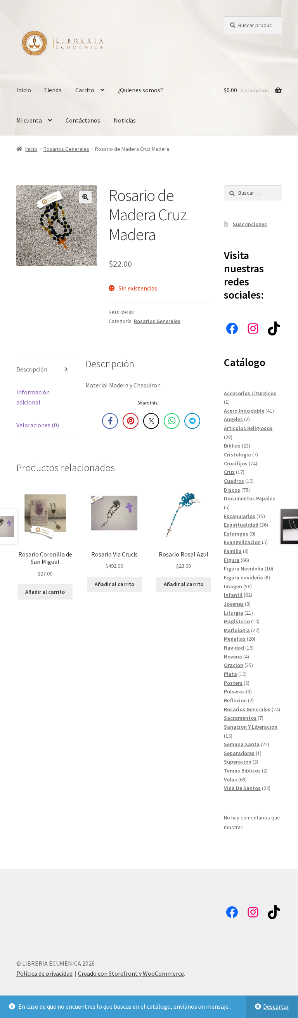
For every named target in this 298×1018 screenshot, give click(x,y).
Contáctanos (83, 120)
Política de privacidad (44, 973)
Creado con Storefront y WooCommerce (131, 973)
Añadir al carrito (45, 591)
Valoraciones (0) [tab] (37, 425)
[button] (85, 197)
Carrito (84, 90)
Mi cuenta (29, 120)
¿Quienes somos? (140, 90)
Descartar (276, 1006)
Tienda (52, 90)
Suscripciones (250, 224)
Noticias (125, 120)
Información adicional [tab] (33, 397)
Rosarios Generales (66, 148)
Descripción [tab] (31, 369)
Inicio (23, 90)
